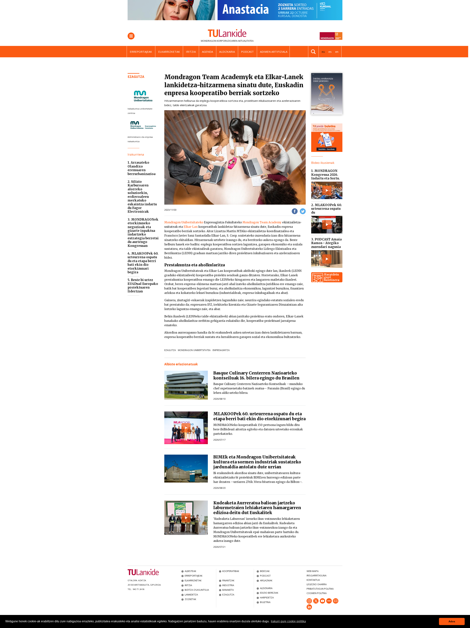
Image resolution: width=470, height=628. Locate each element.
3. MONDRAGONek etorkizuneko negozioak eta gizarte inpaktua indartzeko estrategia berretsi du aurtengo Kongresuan (143, 232)
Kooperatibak (230, 571)
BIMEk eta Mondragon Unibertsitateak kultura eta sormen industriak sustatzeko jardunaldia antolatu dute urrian (257, 461)
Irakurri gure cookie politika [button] (288, 621)
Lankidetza (191, 594)
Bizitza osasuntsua (197, 589)
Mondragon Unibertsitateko (183, 222)
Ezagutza (136, 77)
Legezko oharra (317, 584)
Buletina (265, 602)
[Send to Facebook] (295, 211)
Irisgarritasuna (316, 575)
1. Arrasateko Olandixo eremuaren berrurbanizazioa (142, 168)
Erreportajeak (141, 51)
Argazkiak (266, 580)
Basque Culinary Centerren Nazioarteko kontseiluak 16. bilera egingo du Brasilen (256, 375)
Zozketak (190, 599)
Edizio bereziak (269, 592)
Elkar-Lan (191, 226)
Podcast (247, 51)
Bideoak (265, 571)
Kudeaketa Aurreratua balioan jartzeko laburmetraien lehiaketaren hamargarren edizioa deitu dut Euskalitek (257, 507)
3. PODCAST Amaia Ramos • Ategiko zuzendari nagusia (326, 243)
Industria (228, 585)
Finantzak (228, 580)
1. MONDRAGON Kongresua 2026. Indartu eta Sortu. (325, 174)
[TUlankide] (227, 34)
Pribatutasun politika (320, 588)
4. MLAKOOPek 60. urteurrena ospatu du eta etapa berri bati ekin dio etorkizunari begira (143, 262)
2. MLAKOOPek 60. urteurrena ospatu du (326, 209)
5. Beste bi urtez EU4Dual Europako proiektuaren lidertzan (143, 285)
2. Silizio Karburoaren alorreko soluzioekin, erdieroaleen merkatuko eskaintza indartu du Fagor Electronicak (142, 197)
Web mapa (313, 571)
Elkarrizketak (169, 51)
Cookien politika (317, 593)
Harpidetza (267, 597)
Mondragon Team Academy (262, 222)
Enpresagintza (221, 350)
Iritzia (191, 51)
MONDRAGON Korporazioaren (219, 40)
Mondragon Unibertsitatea (194, 350)
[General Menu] (131, 36)
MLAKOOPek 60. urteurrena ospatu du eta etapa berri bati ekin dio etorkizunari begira (259, 416)
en (336, 51)
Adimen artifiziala (273, 51)
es (330, 51)
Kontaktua (313, 580)
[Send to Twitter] (303, 211)
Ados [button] (452, 621)
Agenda (207, 51)
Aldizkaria (227, 51)
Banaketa (228, 589)
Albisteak (190, 571)
